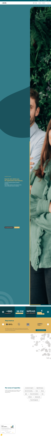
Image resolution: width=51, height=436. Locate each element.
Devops (42, 390)
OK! (12, 432)
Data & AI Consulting (28, 390)
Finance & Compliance (34, 393)
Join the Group (17, 227)
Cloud (37, 390)
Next (48, 312)
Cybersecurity (37, 396)
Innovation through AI (29, 387)
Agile (26, 393)
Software (30, 396)
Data (42, 393)
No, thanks (3, 432)
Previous (3, 312)
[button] (1, 435)
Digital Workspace (39, 387)
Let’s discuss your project (9, 227)
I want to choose (8, 432)
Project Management (34, 399)
